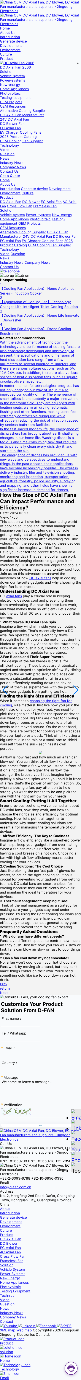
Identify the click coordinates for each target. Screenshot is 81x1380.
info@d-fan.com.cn (15, 1187)
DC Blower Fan (12, 123)
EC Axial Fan (10, 128)
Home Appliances (14, 89)
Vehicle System (12, 1269)
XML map (7, 1330)
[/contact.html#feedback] (10, 271)
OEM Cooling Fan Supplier (21, 141)
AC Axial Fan (10, 1252)
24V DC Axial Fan (14, 119)
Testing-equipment (15, 97)
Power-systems (12, 80)
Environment (10, 50)
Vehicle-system (12, 76)
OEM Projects (11, 102)
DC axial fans (40, 578)
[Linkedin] (27, 1326)
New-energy (10, 84)
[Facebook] (46, 1326)
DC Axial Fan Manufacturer (22, 115)
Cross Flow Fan (19, 206)
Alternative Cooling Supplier (23, 110)
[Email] (76, 1116)
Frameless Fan (45, 206)
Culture (6, 54)
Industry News (11, 162)
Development (11, 45)
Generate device (13, 41)
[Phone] (76, 1158)
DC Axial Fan (10, 202)
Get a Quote (10, 176)
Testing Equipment (15, 1291)
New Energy (10, 1278)
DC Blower (31, 202)
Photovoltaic (10, 93)
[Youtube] (9, 1326)
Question (7, 154)
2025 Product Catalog (18, 136)
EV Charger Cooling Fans (20, 132)
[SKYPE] (64, 1326)
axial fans (14, 596)
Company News (13, 167)
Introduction (10, 37)
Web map (24, 1330)
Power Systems (12, 1274)
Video (5, 149)
